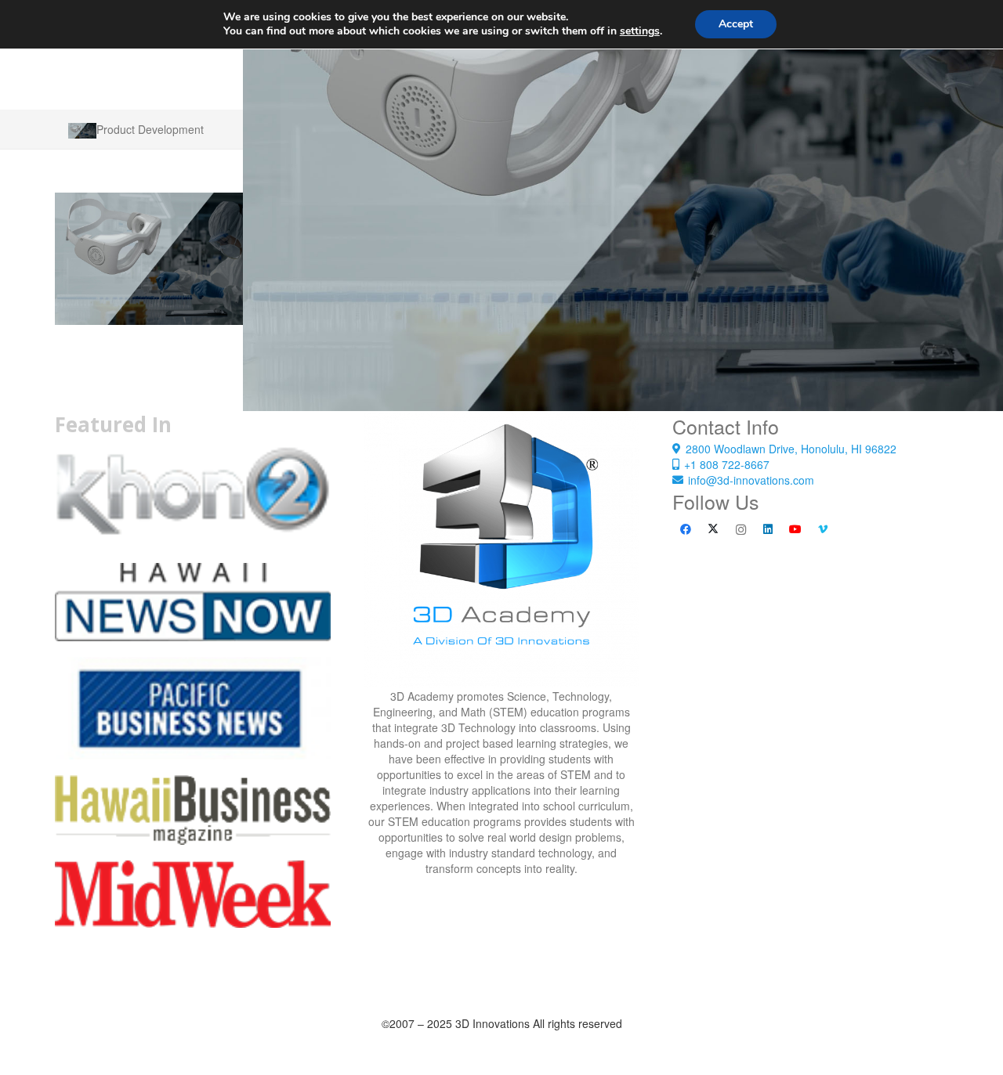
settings (640, 31)
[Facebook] (686, 529)
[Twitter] (713, 529)
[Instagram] (741, 529)
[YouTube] (795, 529)
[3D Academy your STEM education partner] (501, 550)
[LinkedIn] (768, 529)
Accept (736, 23)
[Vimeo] (823, 529)
